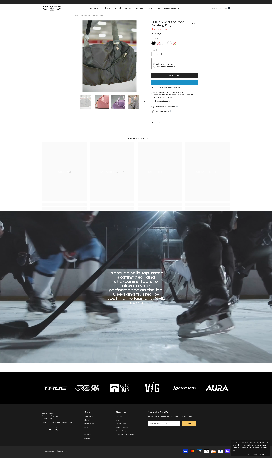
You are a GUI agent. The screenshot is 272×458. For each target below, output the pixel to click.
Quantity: (154, 50)
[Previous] (74, 101)
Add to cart (175, 76)
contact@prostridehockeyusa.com (59, 422)
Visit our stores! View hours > (136, 2)
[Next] (144, 101)
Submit (189, 423)
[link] (64, 204)
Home (76, 16)
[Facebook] (44, 429)
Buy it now (174, 82)
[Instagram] (50, 429)
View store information (162, 101)
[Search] (220, 8)
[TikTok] (56, 429)
